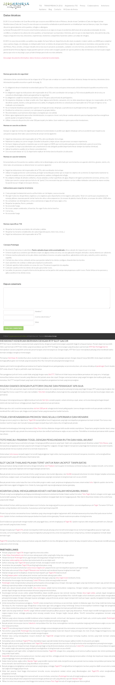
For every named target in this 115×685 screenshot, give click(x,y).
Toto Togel (86, 494)
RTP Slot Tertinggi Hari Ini (98, 347)
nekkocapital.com (16, 560)
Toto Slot (41, 392)
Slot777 (51, 374)
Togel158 (32, 420)
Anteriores (105, 6)
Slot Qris (45, 400)
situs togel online (89, 593)
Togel (96, 505)
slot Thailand (49, 466)
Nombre (38, 311)
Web (37, 322)
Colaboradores (93, 6)
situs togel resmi (62, 578)
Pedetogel (18, 558)
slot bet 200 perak (40, 408)
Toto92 (36, 603)
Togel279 (5, 628)
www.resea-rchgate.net (36, 568)
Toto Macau (103, 443)
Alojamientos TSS (71, 6)
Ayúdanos (42, 9)
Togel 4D (68, 522)
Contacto (57, 9)
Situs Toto (37, 428)
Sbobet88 (5, 656)
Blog (50, 9)
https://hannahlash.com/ (15, 555)
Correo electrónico (43, 317)
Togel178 (19, 530)
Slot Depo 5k (13, 358)
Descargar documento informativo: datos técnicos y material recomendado (31, 58)
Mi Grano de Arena (70, 9)
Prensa (82, 6)
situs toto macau (39, 588)
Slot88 (68, 474)
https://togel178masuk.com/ (29, 570)
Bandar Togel (32, 661)
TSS (40, 6)
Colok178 (36, 580)
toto (91, 482)
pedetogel (100, 366)
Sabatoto (32, 623)
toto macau (14, 454)
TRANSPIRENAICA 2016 (53, 6)
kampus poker (13, 575)
